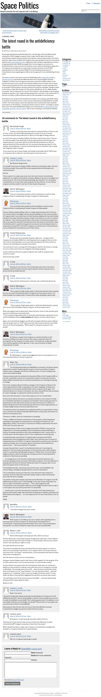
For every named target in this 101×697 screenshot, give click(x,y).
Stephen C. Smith (16, 158)
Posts (88, 3)
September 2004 (67, 294)
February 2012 (66, 145)
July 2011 (65, 156)
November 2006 (67, 250)
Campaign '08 (66, 63)
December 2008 (67, 208)
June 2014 (65, 98)
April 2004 (65, 302)
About (64, 86)
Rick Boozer (14, 201)
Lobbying (65, 70)
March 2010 (66, 183)
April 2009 (65, 202)
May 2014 (65, 99)
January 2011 (66, 166)
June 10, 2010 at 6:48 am (18, 191)
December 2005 (67, 269)
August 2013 (66, 114)
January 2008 (66, 227)
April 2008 (65, 222)
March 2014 (66, 103)
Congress (6, 36)
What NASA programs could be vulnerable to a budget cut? (49, 32)
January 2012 (66, 146)
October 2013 (66, 111)
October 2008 (66, 212)
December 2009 (67, 188)
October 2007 (66, 232)
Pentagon (65, 75)
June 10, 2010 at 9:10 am (18, 278)
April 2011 (65, 161)
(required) (37, 653)
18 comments (6, 112)
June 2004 (65, 299)
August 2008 (66, 215)
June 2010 (65, 178)
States (64, 77)
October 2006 (66, 252)
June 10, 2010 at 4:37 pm (18, 590)
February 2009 (66, 205)
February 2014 (66, 104)
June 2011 (65, 158)
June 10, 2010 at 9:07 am (18, 235)
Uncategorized (67, 78)
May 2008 (65, 220)
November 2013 (67, 109)
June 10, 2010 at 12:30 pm (18, 533)
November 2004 (67, 290)
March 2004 (66, 304)
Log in (64, 313)
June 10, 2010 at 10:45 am (18, 364)
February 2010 (66, 185)
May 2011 (65, 160)
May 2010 (65, 180)
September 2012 (67, 133)
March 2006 (66, 264)
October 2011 (66, 151)
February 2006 (66, 265)
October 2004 (66, 292)
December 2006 (67, 248)
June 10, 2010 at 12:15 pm (18, 517)
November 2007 (67, 230)
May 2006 (65, 260)
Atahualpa (58, 695)
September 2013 (67, 113)
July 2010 (65, 176)
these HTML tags (18, 680)
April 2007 (65, 242)
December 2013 (67, 108)
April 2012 (65, 141)
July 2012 (65, 136)
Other (64, 73)
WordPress (50, 695)
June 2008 (65, 218)
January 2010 (66, 186)
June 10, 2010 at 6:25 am (18, 128)
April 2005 (65, 282)
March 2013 (66, 123)
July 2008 (65, 217)
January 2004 (66, 307)
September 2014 (67, 93)
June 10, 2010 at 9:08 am (18, 264)
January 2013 (66, 126)
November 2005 (67, 270)
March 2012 (66, 143)
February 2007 (66, 245)
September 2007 (67, 233)
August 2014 (66, 94)
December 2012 (67, 128)
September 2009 (67, 193)
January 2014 (66, 106)
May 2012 (65, 140)
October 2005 (66, 272)
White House (66, 80)
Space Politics (49, 693)
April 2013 (65, 121)
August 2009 (66, 195)
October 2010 (66, 171)
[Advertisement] (78, 42)
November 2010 (67, 170)
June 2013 (65, 118)
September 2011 (67, 153)
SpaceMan (26, 648)
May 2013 (65, 119)
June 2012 (65, 138)
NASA (12, 36)
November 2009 (67, 190)
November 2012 (67, 129)
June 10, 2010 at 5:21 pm (18, 616)
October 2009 (66, 191)
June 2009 (65, 198)
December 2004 (67, 289)
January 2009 (66, 207)
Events (64, 68)
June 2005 (65, 279)
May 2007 (65, 240)
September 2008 (67, 213)
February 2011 (66, 165)
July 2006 (65, 257)
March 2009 (66, 203)
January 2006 (66, 267)
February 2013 (66, 124)
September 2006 (67, 253)
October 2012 (66, 131)
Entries (66, 315)
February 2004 (66, 305)
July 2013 (65, 116)
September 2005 (67, 274)
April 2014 (65, 101)
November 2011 (67, 150)
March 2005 (66, 284)
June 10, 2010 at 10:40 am (18, 352)
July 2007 (65, 237)
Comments (97, 3)
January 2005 (66, 287)
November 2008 (67, 210)
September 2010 (67, 173)
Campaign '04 (66, 61)
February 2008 (66, 225)
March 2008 (66, 223)
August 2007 (66, 235)
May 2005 (65, 280)
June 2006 (65, 259)
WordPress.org (67, 318)
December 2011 (67, 148)
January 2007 (66, 247)
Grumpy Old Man (66, 321)
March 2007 (66, 243)
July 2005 (65, 277)
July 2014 (65, 96)
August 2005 (66, 275)
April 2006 (65, 262)
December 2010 (67, 168)
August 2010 (66, 175)
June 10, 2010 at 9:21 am (18, 288)
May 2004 (65, 300)
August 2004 (66, 295)
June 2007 (65, 238)
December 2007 (67, 228)
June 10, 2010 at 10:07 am (18, 334)
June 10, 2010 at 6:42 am (18, 160)
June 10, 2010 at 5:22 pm (18, 636)
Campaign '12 (66, 65)
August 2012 (66, 135)
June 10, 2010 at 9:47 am (18, 302)
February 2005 (66, 285)
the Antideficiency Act (17, 62)
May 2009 (65, 200)
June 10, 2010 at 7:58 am (18, 203)
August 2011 (66, 155)
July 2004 (65, 297)
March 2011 (66, 163)
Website (34, 660)
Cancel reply (37, 648)
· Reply (28, 128)
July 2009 (65, 197)
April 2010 (65, 181)
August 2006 (66, 255)
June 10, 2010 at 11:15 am (18, 506)
